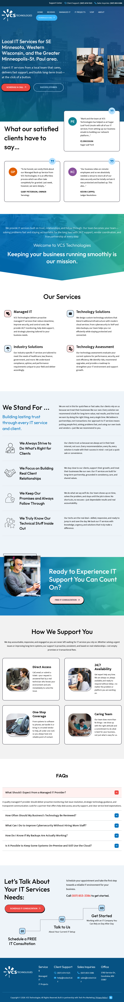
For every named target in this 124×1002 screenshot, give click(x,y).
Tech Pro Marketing (87, 997)
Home (40, 12)
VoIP (92, 12)
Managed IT (64, 12)
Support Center (55, 3)
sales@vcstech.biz (88, 979)
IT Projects (80, 12)
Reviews (51, 12)
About (101, 12)
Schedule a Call (45, 17)
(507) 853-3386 (87, 973)
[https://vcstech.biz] (17, 15)
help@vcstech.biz (64, 979)
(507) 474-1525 (63, 973)
